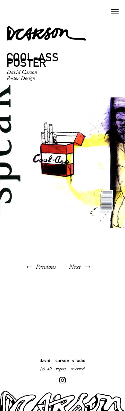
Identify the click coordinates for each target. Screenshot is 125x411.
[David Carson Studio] (46, 33)
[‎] (62, 380)
